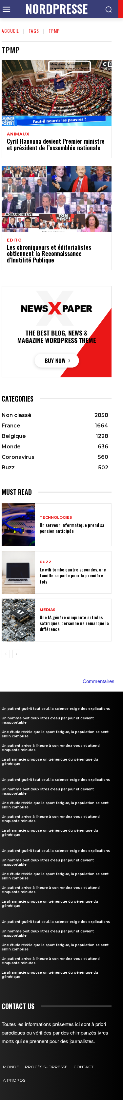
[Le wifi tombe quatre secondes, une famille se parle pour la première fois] (18, 572)
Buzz (45, 562)
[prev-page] (6, 654)
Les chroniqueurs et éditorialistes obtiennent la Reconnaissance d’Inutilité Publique (49, 253)
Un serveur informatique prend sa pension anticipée (72, 527)
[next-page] (16, 654)
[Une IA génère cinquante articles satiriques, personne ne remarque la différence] (18, 620)
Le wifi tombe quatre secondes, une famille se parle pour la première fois (73, 575)
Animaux (18, 134)
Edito (14, 240)
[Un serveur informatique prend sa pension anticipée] (18, 524)
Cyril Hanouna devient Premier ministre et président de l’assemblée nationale (56, 144)
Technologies (56, 517)
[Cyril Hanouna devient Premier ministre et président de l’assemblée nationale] (57, 93)
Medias (47, 610)
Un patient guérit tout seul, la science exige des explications (56, 709)
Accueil (10, 30)
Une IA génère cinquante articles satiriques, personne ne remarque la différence (74, 623)
